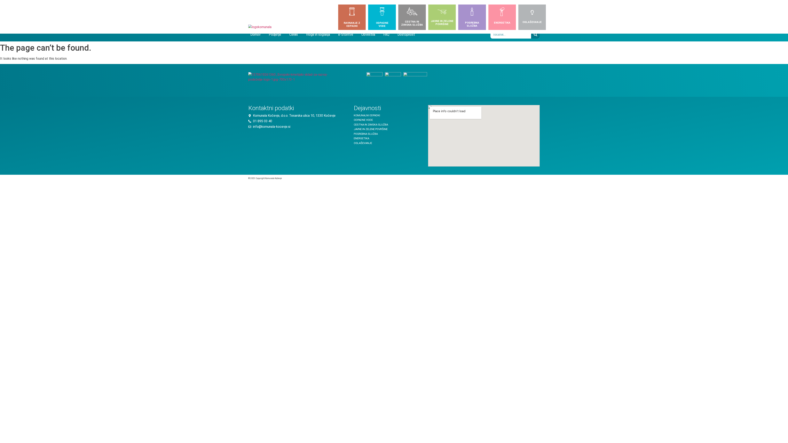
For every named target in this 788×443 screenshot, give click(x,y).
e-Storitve (345, 35)
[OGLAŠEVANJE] (532, 13)
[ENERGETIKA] (502, 12)
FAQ (386, 35)
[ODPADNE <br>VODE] (382, 12)
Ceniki (293, 35)
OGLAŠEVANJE (532, 22)
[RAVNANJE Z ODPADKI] (352, 12)
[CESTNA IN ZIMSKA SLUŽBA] (412, 12)
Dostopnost (406, 35)
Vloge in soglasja (318, 35)
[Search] (535, 35)
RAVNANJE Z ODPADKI (352, 24)
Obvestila (368, 35)
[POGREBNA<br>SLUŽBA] (472, 12)
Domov (255, 35)
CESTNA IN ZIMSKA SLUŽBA (412, 23)
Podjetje (275, 35)
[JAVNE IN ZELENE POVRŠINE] (442, 12)
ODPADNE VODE (382, 24)
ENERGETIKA (502, 22)
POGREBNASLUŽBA (472, 24)
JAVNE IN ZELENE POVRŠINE (442, 22)
